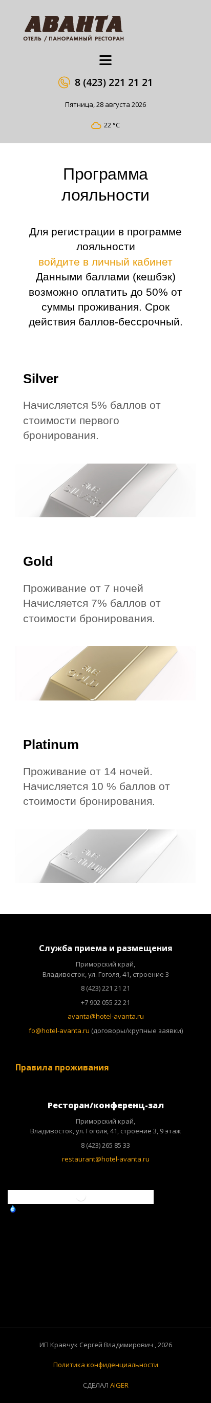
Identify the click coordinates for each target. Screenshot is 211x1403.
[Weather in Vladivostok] (81, 1200)
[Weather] (26, 1208)
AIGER (119, 1385)
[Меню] (105, 60)
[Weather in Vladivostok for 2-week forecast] (131, 1209)
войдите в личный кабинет (105, 262)
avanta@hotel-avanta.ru (106, 1016)
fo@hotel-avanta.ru (59, 1030)
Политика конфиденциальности (105, 1364)
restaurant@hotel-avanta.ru (106, 1159)
